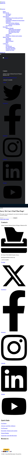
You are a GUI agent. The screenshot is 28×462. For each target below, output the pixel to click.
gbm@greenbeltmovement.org (10, 77)
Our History (4, 423)
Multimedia (3, 445)
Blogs (2, 446)
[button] (14, 3)
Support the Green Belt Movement (9, 435)
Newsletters (3, 444)
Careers (3, 443)
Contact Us (3, 457)
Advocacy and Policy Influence (8, 425)
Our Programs (4, 428)
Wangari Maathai (5, 433)
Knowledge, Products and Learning (9, 430)
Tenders (3, 441)
